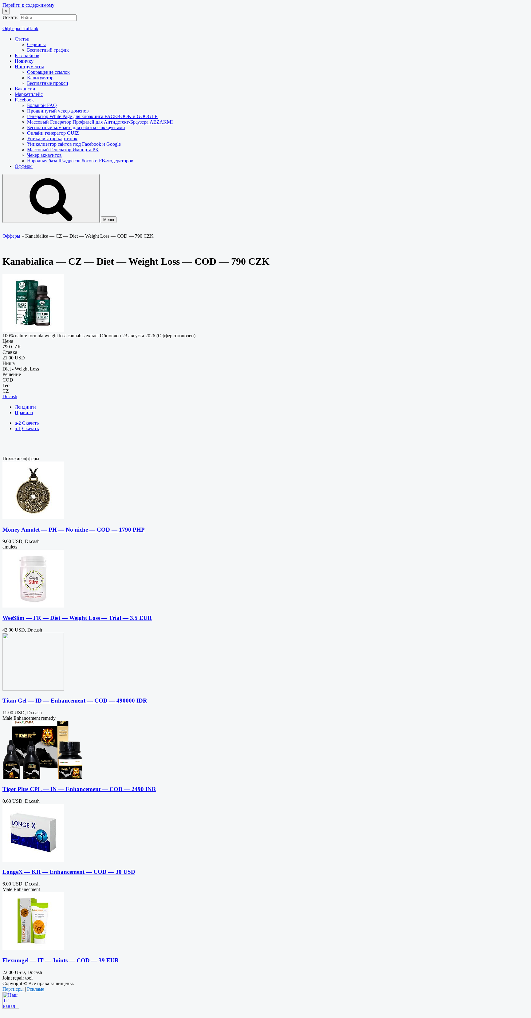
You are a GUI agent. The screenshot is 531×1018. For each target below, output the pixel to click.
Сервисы (36, 44)
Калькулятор (40, 77)
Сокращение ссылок (48, 72)
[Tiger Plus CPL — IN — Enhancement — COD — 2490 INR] (42, 777)
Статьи (22, 39)
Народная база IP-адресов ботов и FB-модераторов (80, 160)
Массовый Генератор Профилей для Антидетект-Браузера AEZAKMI (100, 122)
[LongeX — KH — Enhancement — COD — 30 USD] (33, 860)
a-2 (18, 423)
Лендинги (25, 407)
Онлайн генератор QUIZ (53, 133)
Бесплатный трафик (48, 50)
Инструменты (29, 66)
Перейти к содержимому (28, 5)
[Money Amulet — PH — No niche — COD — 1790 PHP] (33, 517)
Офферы (24, 166)
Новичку (24, 61)
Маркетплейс (29, 94)
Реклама (35, 989)
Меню (108, 219)
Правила (24, 412)
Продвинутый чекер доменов (58, 110)
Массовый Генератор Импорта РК (63, 149)
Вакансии (25, 88)
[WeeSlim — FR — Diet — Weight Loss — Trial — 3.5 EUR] (33, 605)
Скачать (30, 423)
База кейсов (27, 55)
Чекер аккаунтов (44, 155)
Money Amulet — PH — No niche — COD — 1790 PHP (73, 529)
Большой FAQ (42, 105)
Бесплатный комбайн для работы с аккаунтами (76, 127)
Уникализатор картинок (52, 138)
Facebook (24, 99)
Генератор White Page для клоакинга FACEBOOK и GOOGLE (92, 116)
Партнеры (13, 989)
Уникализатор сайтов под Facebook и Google (74, 144)
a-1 (18, 428)
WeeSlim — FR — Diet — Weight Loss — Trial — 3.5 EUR (77, 618)
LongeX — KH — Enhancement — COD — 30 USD (68, 872)
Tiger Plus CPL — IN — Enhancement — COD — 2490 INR (79, 789)
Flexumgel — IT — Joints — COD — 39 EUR (60, 960)
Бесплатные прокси (47, 83)
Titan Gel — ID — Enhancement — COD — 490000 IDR (74, 700)
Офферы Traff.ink (20, 28)
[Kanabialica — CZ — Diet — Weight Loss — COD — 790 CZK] (33, 330)
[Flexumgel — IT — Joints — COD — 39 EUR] (33, 948)
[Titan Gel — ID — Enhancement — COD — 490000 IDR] (33, 688)
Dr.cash (9, 396)
